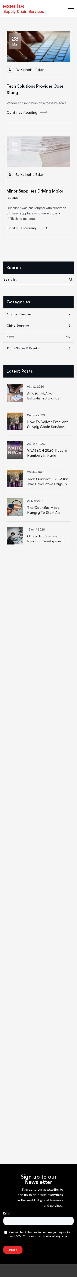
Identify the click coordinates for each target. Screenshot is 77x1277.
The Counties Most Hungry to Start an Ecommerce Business (44, 513)
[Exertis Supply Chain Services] (23, 9)
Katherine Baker (32, 70)
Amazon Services (38, 314)
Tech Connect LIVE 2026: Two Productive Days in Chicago (48, 484)
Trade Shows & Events (38, 348)
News (38, 337)
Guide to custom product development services (45, 541)
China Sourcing (38, 325)
